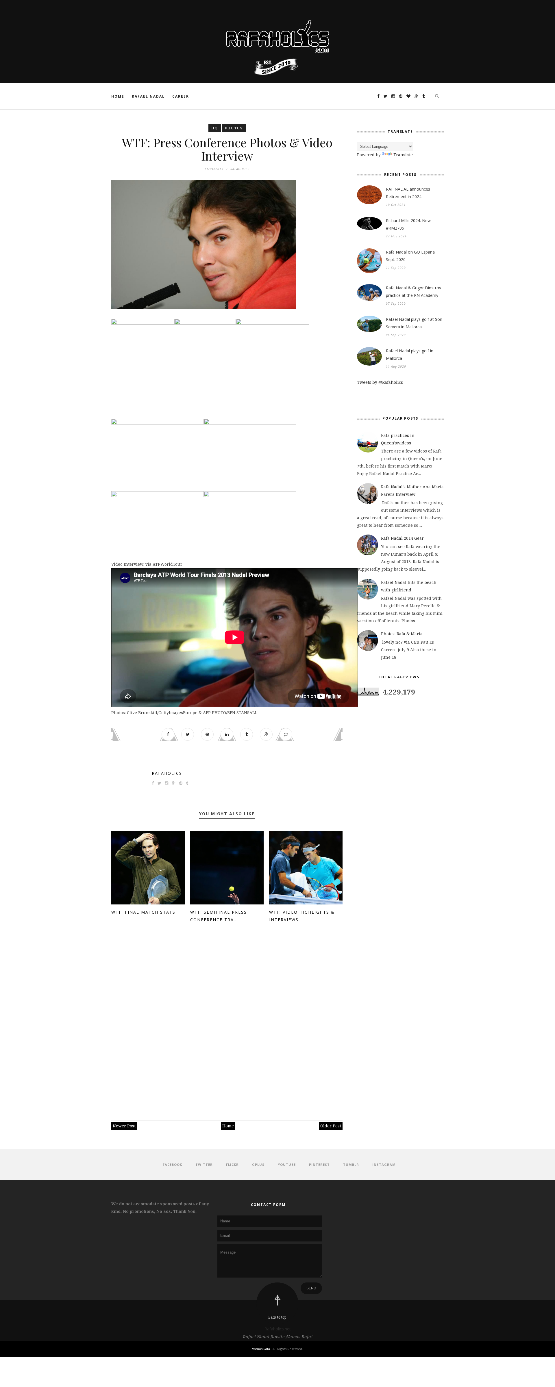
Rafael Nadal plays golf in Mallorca (409, 354)
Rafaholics (167, 773)
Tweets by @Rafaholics (380, 382)
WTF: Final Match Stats (143, 912)
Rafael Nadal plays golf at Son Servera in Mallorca (414, 323)
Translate (403, 154)
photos (234, 128)
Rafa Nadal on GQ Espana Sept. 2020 (410, 255)
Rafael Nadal (148, 96)
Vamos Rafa (261, 1349)
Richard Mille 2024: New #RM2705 (408, 224)
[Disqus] (227, 1019)
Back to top (277, 1317)
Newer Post (124, 1126)
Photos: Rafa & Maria (402, 633)
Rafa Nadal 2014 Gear (402, 538)
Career (180, 96)
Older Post (330, 1126)
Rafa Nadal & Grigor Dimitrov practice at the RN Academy (413, 291)
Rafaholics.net (277, 1329)
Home (117, 96)
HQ (214, 128)
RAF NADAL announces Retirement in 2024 (408, 192)
